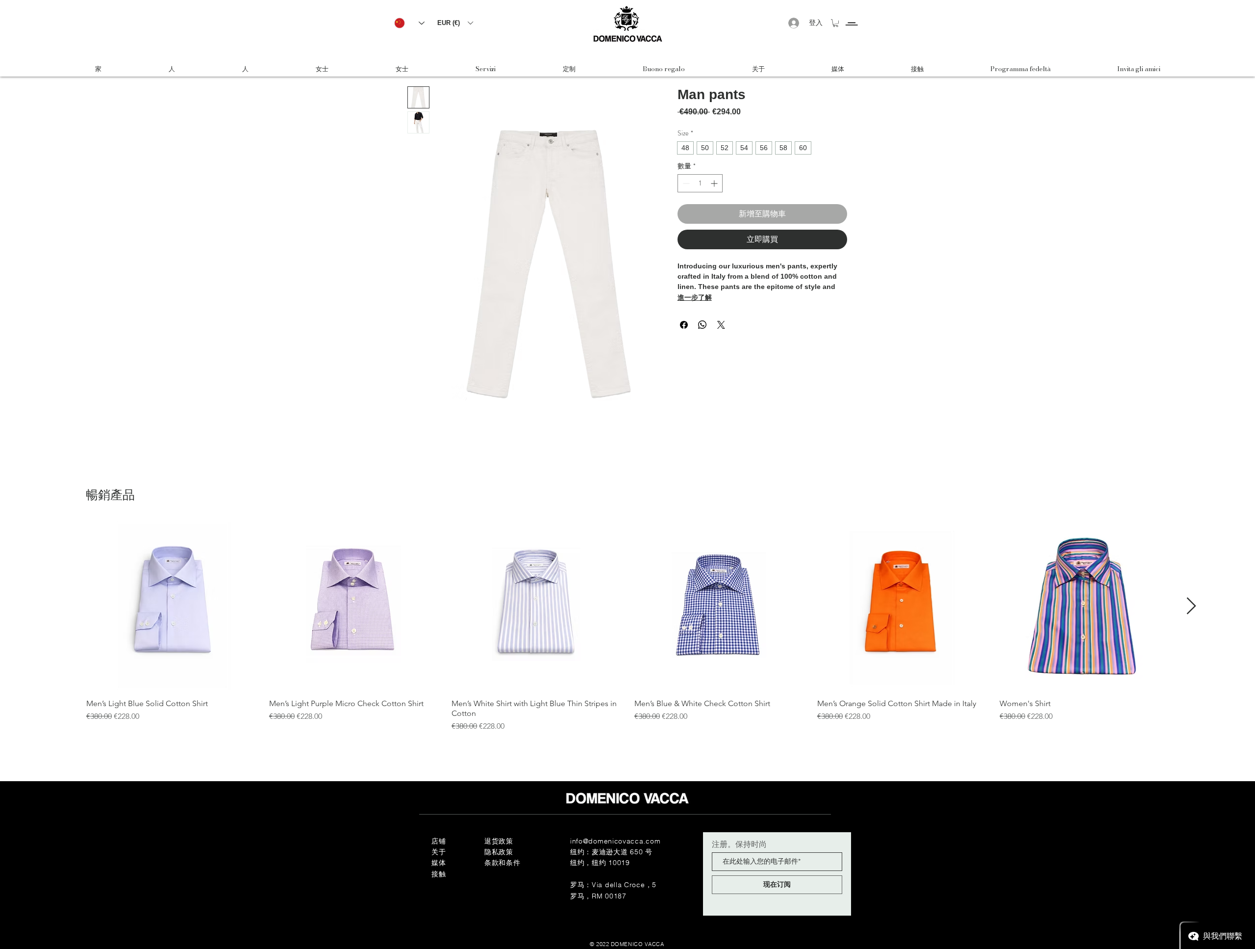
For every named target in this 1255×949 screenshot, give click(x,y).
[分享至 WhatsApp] (702, 325)
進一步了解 (695, 297)
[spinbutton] (700, 183)
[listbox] (455, 23)
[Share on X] (721, 325)
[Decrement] (685, 183)
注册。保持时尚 (739, 844)
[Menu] (851, 14)
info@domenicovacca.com (615, 841)
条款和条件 (502, 862)
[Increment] (715, 183)
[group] (627, 627)
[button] (455, 23)
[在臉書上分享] (684, 325)
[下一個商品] (1191, 605)
